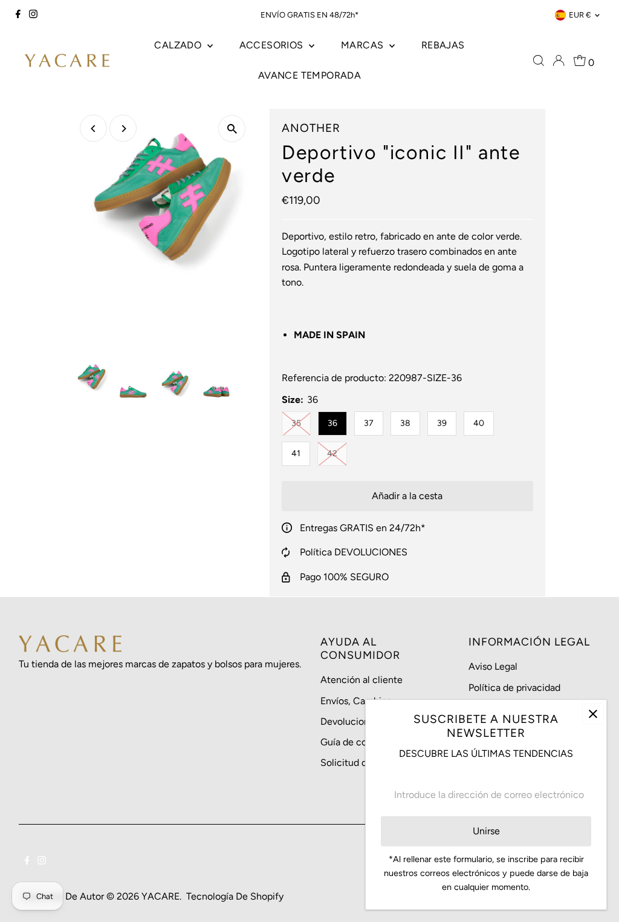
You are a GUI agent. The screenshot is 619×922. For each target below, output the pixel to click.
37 (369, 423)
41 (295, 453)
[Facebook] (18, 15)
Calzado (179, 45)
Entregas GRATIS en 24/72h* (363, 528)
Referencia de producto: (334, 378)
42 (337, 453)
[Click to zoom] (231, 128)
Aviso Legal (492, 666)
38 (405, 423)
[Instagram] (33, 15)
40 (478, 423)
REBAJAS (443, 45)
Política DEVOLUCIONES (353, 552)
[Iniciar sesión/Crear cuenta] (558, 60)
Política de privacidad (514, 687)
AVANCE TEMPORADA (309, 75)
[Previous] (93, 128)
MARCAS (363, 45)
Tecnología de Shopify (235, 896)
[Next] (123, 128)
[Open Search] (538, 60)
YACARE (160, 896)
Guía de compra (354, 742)
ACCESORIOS (272, 45)
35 (301, 422)
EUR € (580, 14)
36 (332, 423)
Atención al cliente (361, 679)
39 (442, 423)
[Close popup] (592, 713)
